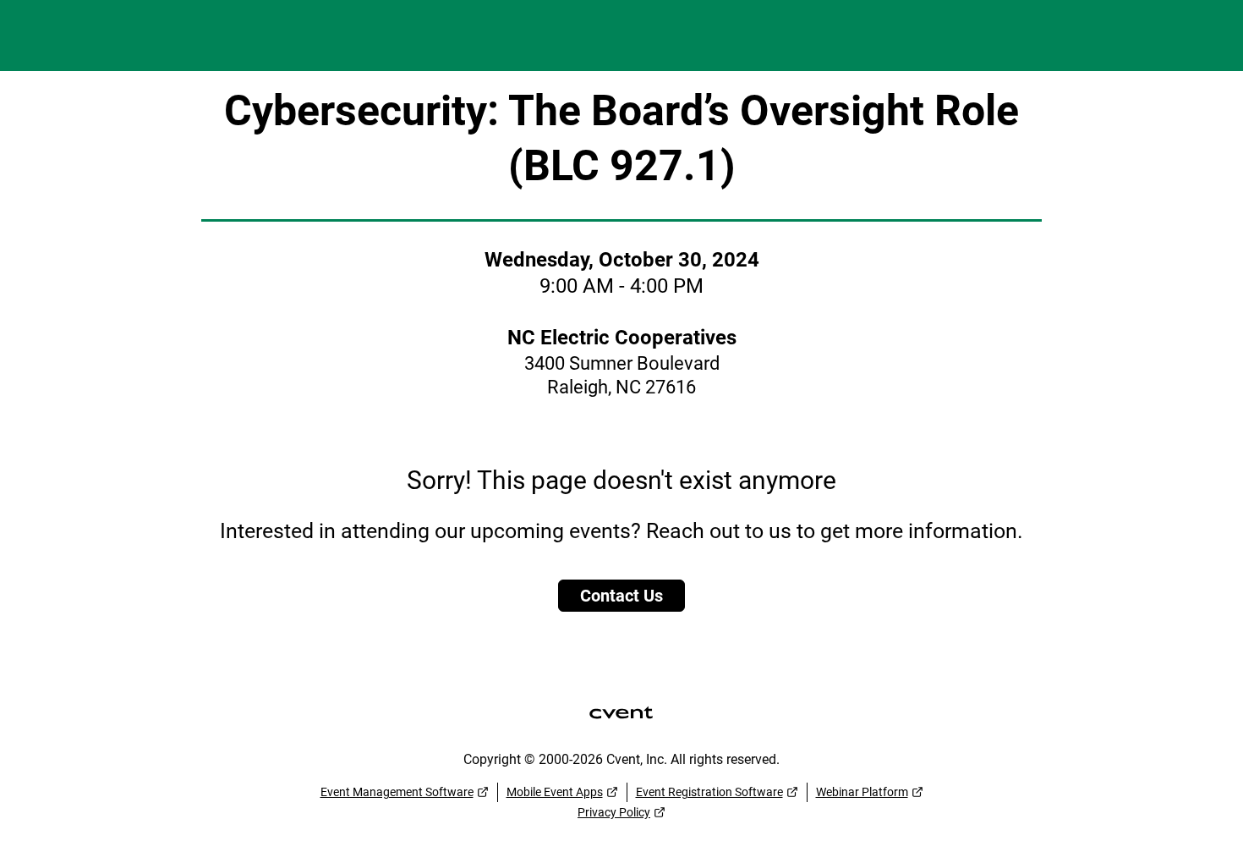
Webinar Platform (862, 792)
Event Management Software (397, 792)
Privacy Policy (614, 812)
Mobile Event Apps (555, 792)
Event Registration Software (709, 792)
